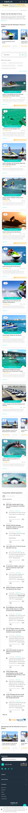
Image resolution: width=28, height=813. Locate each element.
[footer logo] (14, 803)
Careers (3, 794)
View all (4, 714)
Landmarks (4, 798)
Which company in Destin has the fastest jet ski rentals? (14, 588)
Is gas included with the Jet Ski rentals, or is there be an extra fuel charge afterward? (15, 696)
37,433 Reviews (12, 6)
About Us (3, 787)
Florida (8, 10)
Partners (3, 789)
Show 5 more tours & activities (13, 485)
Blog (2, 792)
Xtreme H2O (21, 595)
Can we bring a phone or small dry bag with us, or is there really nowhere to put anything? (15, 630)
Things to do (17, 10)
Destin (12, 10)
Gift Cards (3, 796)
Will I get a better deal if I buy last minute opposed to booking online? (15, 506)
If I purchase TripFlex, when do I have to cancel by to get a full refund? (15, 567)
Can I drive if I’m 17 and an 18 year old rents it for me (16, 547)
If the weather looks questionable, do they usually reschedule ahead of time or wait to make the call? (15, 674)
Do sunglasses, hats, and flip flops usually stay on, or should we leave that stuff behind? (15, 609)
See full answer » (12, 516)
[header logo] (8, 1)
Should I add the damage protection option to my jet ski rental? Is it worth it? (15, 527)
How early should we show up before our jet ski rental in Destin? (14, 651)
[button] (23, 519)
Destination (3, 10)
